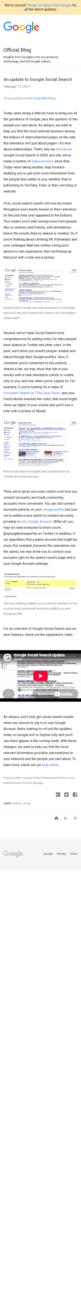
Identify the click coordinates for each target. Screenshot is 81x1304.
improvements (42, 161)
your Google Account (36, 521)
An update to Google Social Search (37, 79)
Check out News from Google (49, 5)
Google (48, 853)
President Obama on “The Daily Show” (32, 393)
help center (50, 765)
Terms (74, 853)
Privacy (61, 853)
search (17, 803)
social (26, 803)
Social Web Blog (43, 98)
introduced (64, 149)
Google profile (53, 509)
